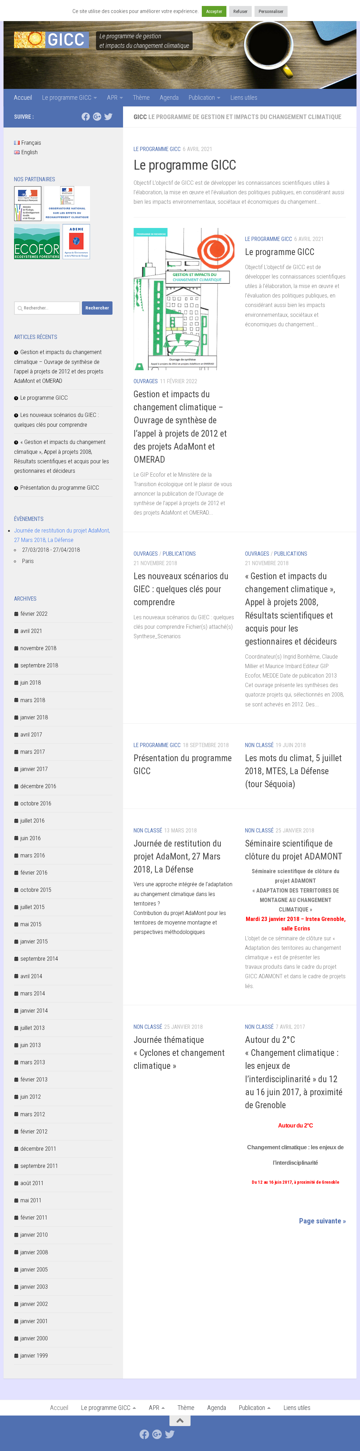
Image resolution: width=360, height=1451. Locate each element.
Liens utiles (243, 97)
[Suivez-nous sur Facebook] (86, 116)
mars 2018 (32, 700)
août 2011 (32, 1183)
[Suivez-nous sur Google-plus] (97, 116)
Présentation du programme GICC (59, 487)
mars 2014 (32, 993)
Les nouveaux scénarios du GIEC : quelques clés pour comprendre (181, 589)
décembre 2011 (38, 1148)
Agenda (169, 97)
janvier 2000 (34, 1338)
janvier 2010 (34, 1234)
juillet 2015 (32, 906)
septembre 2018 (39, 665)
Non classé (259, 745)
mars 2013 (32, 1062)
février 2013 (33, 1079)
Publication (201, 97)
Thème (141, 97)
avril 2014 (31, 976)
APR (112, 97)
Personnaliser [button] (271, 11)
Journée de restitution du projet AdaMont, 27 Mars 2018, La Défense (177, 856)
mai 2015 (30, 924)
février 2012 (33, 1131)
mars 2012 (32, 1114)
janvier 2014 (34, 1010)
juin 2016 (30, 838)
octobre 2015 (35, 889)
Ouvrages (146, 381)
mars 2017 (32, 751)
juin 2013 (30, 1044)
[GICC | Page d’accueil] (51, 40)
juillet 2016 (32, 820)
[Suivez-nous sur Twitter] (108, 116)
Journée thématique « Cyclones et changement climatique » (179, 1053)
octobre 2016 (35, 803)
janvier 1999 (34, 1355)
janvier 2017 (34, 768)
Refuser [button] (240, 11)
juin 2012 (30, 1096)
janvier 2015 (34, 941)
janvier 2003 (34, 1286)
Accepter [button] (214, 11)
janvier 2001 (34, 1321)
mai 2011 (30, 1200)
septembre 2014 (39, 958)
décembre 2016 (38, 786)
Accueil (23, 97)
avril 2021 (31, 630)
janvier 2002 (34, 1303)
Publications (179, 553)
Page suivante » (322, 1221)
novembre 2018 (38, 648)
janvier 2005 (34, 1269)
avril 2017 (31, 734)
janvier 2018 (34, 717)
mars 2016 (32, 855)
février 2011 (33, 1217)
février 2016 (33, 872)
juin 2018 (30, 682)
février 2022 (33, 613)
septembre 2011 (39, 1165)
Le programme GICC (66, 97)
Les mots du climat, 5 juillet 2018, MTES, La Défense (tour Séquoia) (293, 771)
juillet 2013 (32, 1027)
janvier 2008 (34, 1252)
